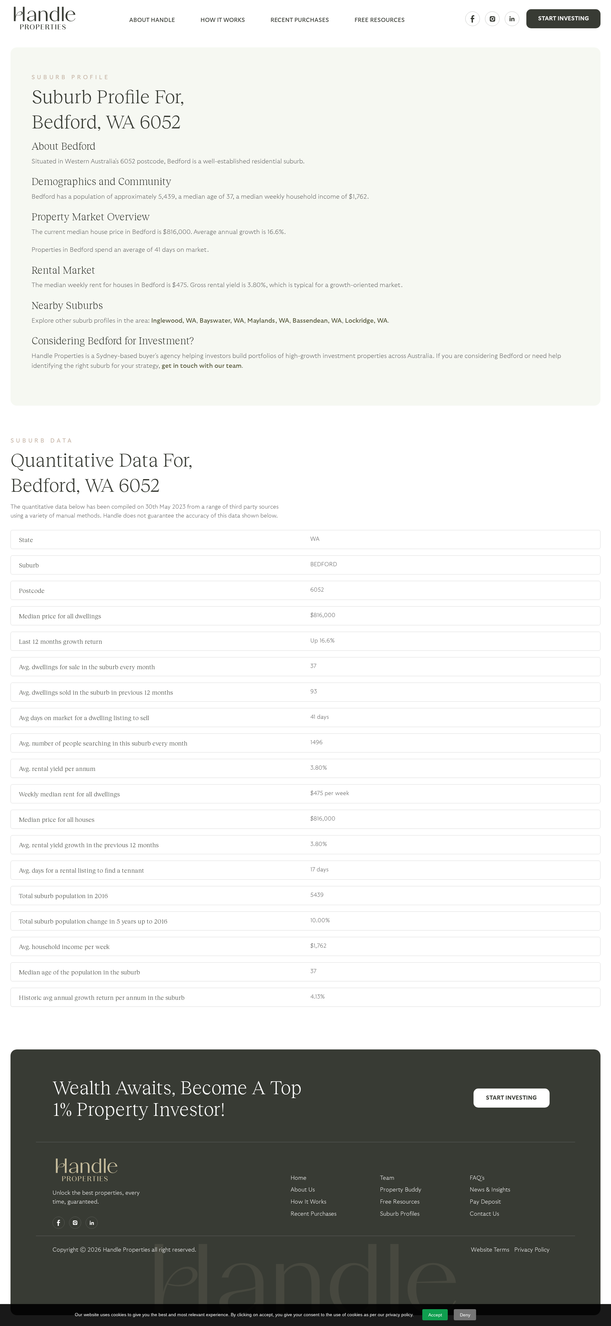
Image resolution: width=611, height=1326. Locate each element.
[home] (43, 19)
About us (303, 1190)
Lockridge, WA (366, 321)
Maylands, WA (268, 321)
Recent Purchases (299, 20)
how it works (308, 1202)
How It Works (222, 20)
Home (298, 1178)
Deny (465, 1314)
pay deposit (485, 1202)
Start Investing (563, 19)
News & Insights (490, 1190)
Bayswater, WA (222, 321)
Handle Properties (126, 1250)
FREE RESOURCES (380, 20)
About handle (152, 20)
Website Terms (490, 1250)
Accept (435, 1314)
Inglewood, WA (173, 321)
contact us (484, 1214)
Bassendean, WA (317, 321)
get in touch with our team (202, 366)
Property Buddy (400, 1190)
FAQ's (477, 1178)
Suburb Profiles (399, 1214)
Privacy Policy (532, 1250)
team (387, 1178)
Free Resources (399, 1202)
